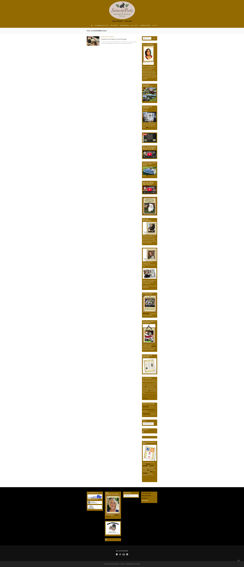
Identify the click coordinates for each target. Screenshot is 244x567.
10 (145, 386)
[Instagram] (120, 554)
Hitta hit (155, 25)
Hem (92, 25)
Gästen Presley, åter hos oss (149, 409)
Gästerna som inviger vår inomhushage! (114, 39)
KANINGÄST (111, 36)
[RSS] (127, 554)
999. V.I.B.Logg (134, 25)
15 (155, 386)
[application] (149, 154)
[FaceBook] (117, 554)
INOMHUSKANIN (104, 36)
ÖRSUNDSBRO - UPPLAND (122, 21)
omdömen (153, 346)
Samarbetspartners (145, 25)
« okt (144, 398)
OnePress (130, 564)
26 (149, 390)
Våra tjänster (114, 25)
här (147, 175)
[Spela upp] (144, 157)
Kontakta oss (145, 498)
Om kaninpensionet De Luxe (101, 25)
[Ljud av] (153, 157)
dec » (147, 398)
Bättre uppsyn (146, 313)
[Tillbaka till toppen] (238, 561)
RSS (148, 470)
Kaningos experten (146, 413)
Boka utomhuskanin (146, 495)
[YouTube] (124, 554)
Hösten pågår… (146, 406)
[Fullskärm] (155, 157)
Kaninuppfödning (124, 25)
